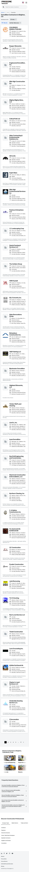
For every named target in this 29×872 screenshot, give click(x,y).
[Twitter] (6, 853)
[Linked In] (1, 853)
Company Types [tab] (5, 823)
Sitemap (2, 866)
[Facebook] (4, 853)
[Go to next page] (23, 742)
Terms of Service (4, 861)
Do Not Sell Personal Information (7, 863)
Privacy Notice (4, 858)
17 (20, 742)
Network (5, 3)
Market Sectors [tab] (15, 823)
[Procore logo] (7, 1)
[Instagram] (9, 853)
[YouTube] (12, 853)
